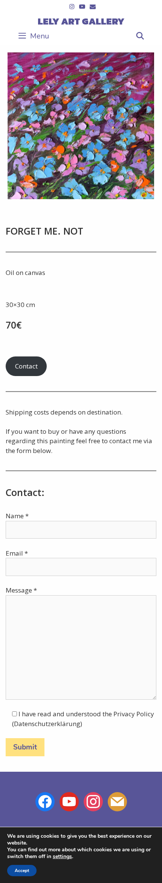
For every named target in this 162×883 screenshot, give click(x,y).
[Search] (140, 36)
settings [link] (62, 856)
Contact (26, 366)
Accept (22, 871)
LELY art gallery (81, 21)
